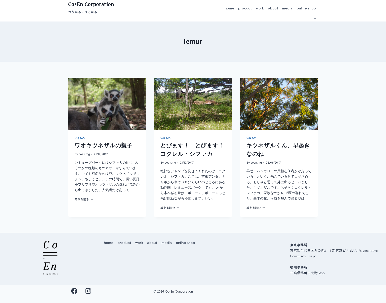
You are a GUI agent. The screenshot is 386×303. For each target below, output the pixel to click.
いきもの (80, 137)
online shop (306, 7)
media (287, 7)
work (260, 7)
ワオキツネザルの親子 (103, 145)
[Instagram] (88, 291)
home (229, 7)
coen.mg (84, 154)
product (245, 7)
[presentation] (107, 104)
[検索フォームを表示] (315, 18)
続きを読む (83, 199)
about (273, 7)
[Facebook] (74, 291)
